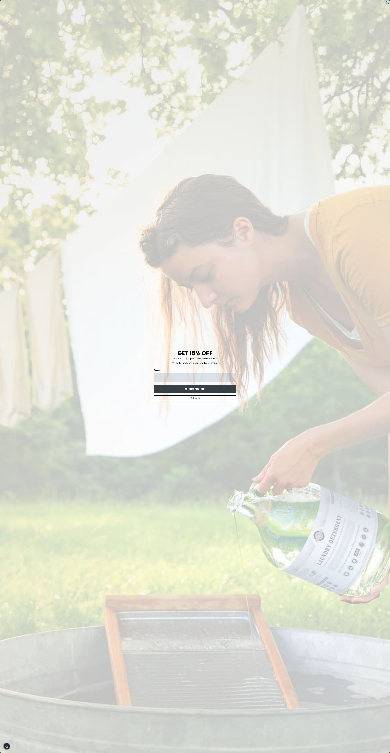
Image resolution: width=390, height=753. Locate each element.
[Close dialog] (386, 3)
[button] (6, 746)
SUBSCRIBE (195, 389)
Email (157, 370)
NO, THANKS (195, 398)
